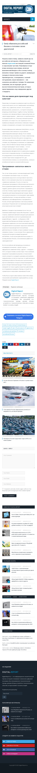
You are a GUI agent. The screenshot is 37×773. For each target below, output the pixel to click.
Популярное (7, 597)
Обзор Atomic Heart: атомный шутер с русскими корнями (22, 589)
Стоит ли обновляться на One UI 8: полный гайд (21, 614)
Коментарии (23, 597)
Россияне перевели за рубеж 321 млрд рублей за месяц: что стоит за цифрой (22, 524)
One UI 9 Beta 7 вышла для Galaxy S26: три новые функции (23, 515)
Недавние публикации (17, 287)
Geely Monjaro (22, 325)
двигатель (30, 328)
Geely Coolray (12, 325)
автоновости (21, 328)
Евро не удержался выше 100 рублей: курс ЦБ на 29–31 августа (22, 544)
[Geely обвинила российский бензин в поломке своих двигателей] (18, 33)
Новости (32, 54)
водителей (11, 63)
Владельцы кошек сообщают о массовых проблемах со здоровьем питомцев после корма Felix (17, 638)
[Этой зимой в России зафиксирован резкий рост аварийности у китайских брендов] (18, 397)
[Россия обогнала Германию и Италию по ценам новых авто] (18, 368)
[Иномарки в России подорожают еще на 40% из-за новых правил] (18, 426)
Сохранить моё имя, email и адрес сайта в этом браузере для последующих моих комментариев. (16, 490)
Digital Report (8, 54)
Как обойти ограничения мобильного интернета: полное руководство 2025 (22, 623)
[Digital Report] (18, 9)
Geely (4, 325)
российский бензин (8, 334)
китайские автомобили (9, 331)
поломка (20, 331)
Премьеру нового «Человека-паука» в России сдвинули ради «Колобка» (16, 649)
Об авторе (6, 287)
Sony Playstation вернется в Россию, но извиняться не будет (22, 605)
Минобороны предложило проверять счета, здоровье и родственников (22, 553)
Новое (15, 597)
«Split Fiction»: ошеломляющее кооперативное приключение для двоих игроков (23, 570)
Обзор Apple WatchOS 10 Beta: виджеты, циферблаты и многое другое (23, 580)
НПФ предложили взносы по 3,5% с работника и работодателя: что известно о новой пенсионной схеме (23, 534)
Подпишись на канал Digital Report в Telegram (19, 316)
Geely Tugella (7, 328)
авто (13, 328)
